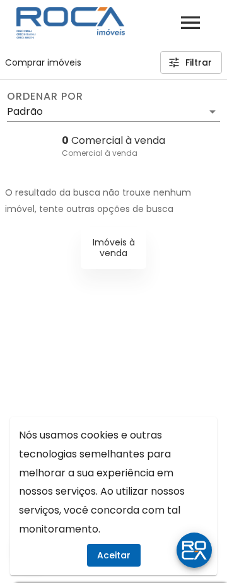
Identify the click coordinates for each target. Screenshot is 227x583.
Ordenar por (45, 96)
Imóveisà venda (114, 247)
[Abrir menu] (190, 23)
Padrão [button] (25, 111)
